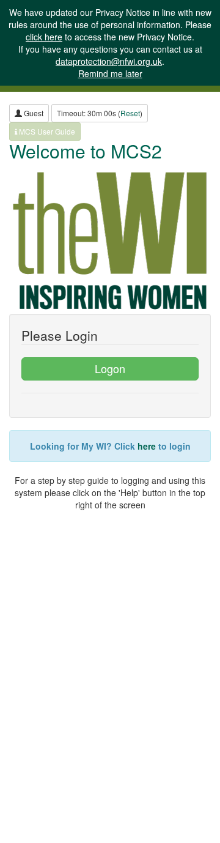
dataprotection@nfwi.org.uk (109, 61)
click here (44, 37)
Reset (130, 113)
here (147, 446)
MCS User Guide (46, 131)
